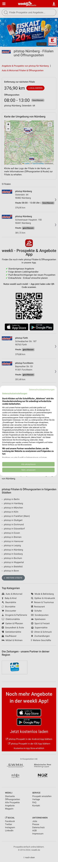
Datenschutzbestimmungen (42, 389)
